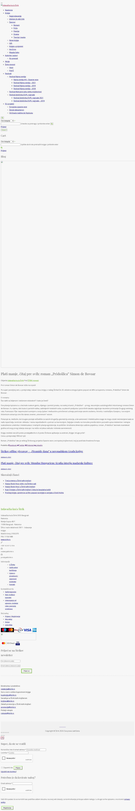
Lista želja (8, 625)
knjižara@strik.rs (7, 701)
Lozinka (4, 753)
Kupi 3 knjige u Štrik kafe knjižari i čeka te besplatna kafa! (28, 490)
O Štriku (12, 565)
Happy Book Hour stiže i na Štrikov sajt (20, 484)
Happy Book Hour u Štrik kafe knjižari (20, 486)
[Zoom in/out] (8, 732)
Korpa (7, 622)
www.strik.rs (5, 539)
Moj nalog (8, 619)
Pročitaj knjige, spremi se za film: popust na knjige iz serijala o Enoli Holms (34, 493)
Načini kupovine (10, 592)
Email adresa (6, 783)
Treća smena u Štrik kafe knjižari (18, 480)
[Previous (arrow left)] (2, 735)
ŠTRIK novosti (33, 380)
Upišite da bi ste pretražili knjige (39, 144)
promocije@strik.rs (8, 707)
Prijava (3, 127)
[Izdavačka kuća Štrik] (10, 5)
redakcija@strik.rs (8, 689)
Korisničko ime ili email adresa (13, 749)
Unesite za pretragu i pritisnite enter (35, 124)
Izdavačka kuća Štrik (16, 380)
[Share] (4, 732)
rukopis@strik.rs (7, 713)
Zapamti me (8, 767)
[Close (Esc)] (2, 732)
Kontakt (12, 584)
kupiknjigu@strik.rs (8, 695)
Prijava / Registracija (12, 616)
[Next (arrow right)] (4, 735)
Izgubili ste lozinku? (8, 771)
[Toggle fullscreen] (6, 732)
